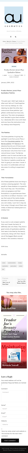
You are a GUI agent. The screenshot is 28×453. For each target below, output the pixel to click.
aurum (3, 262)
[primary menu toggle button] (11, 37)
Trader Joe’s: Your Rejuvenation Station (11, 335)
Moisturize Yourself (10, 365)
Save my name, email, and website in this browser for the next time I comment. (14, 433)
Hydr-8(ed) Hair (9, 308)
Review (14, 66)
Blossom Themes (7, 450)
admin (5, 75)
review (20, 266)
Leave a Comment (14, 77)
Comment (4, 389)
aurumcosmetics (12, 262)
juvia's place (13, 266)
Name (3, 405)
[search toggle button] (15, 37)
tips (3, 269)
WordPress (22, 450)
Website (4, 421)
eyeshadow (5, 266)
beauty (20, 262)
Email (3, 413)
